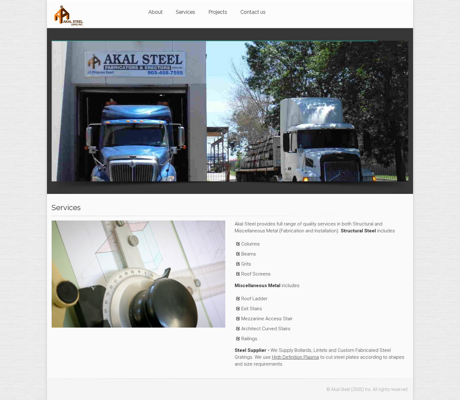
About (155, 12)
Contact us (253, 12)
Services (185, 12)
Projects (217, 12)
